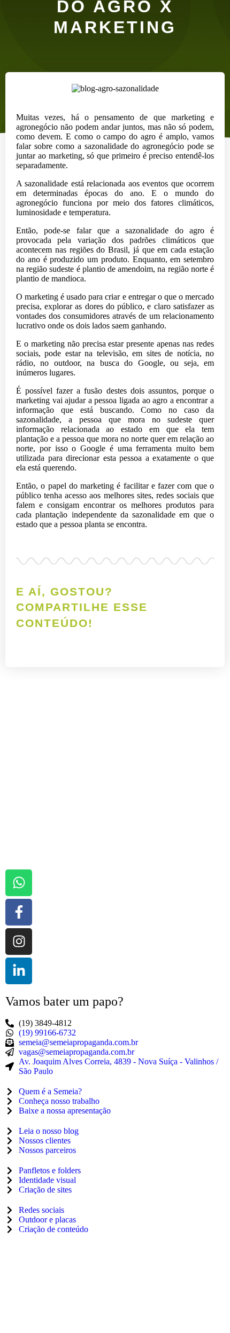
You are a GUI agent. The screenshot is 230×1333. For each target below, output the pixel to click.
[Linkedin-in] (18, 971)
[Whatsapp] (18, 882)
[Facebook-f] (18, 912)
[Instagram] (18, 941)
